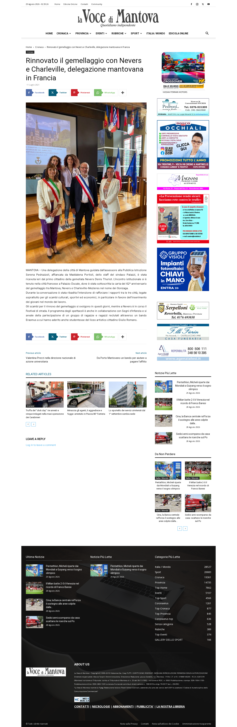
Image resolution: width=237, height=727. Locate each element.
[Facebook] (191, 4)
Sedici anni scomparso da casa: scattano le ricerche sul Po (198, 518)
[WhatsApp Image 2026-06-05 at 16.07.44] (183, 93)
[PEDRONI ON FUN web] (183, 115)
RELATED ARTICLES (38, 374)
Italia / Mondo (155, 33)
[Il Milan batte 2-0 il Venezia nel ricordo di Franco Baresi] (163, 404)
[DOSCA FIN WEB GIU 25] (183, 168)
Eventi (100, 33)
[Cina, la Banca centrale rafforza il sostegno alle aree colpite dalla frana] (163, 421)
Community (96, 4)
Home (57, 4)
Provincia (81, 33)
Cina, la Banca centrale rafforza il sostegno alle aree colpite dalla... (193, 420)
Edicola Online (178, 33)
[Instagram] (197, 4)
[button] (207, 33)
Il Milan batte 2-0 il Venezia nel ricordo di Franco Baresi (198, 485)
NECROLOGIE (101, 706)
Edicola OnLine (70, 4)
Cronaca (62, 33)
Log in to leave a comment (41, 444)
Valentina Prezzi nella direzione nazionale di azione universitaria (50, 359)
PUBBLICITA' (145, 706)
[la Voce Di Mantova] (118, 18)
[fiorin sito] (183, 339)
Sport (135, 33)
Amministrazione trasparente (196, 723)
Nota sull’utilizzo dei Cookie (165, 723)
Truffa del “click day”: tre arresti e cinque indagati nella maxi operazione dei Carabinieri (45, 414)
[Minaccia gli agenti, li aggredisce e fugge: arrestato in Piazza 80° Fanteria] (86, 395)
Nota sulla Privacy (129, 723)
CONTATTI (81, 706)
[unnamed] (183, 359)
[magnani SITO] (183, 189)
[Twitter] (202, 4)
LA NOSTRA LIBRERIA (170, 706)
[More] (123, 92)
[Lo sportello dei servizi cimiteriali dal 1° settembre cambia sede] (128, 395)
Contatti (84, 4)
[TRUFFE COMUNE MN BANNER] (183, 242)
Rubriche (118, 33)
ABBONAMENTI (123, 706)
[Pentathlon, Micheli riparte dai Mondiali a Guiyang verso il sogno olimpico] (163, 386)
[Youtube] (208, 4)
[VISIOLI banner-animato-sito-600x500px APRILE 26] (183, 290)
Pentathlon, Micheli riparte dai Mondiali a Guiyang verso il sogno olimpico (193, 386)
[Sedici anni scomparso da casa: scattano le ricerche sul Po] (163, 438)
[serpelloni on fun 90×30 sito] (183, 318)
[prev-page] (28, 424)
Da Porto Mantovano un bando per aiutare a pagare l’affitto (122, 359)
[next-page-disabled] (33, 424)
